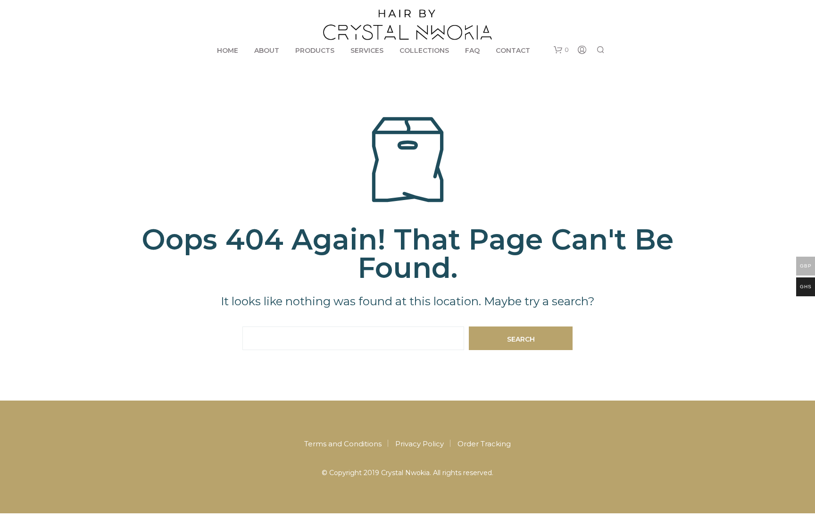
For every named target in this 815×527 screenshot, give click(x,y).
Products (314, 50)
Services (366, 50)
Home (227, 50)
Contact (513, 50)
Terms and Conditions (343, 443)
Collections (424, 50)
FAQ (472, 50)
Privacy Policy (419, 443)
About (266, 50)
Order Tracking (484, 443)
